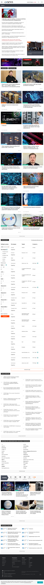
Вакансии (24, 562)
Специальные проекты (16, 560)
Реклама (23, 560)
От (1, 267)
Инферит (25, 452)
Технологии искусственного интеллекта (34, 533)
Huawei (3, 451)
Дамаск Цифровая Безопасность (30, 451)
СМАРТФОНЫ (10, 478)
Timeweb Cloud (5, 251)
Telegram (30, 565)
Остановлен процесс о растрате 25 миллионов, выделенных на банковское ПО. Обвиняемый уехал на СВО (13, 37)
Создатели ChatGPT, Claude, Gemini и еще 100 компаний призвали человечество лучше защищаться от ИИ (12, 43)
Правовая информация (8, 576)
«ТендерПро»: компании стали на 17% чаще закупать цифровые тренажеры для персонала (33, 419)
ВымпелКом (25, 449)
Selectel (3, 259)
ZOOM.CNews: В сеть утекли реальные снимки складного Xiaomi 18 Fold (11, 415)
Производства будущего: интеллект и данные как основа (35, 544)
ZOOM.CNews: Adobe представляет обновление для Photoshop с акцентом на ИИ (11, 405)
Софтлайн (25, 466)
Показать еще (22, 236)
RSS (4, 572)
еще (34, 478)
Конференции (14, 559)
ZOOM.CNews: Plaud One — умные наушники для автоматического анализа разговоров (11, 410)
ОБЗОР (29, 42)
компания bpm (26, 456)
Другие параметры (4, 313)
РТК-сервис (25, 462)
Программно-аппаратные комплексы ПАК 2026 (35, 53)
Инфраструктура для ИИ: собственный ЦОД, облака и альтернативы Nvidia (13, 540)
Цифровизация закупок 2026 (34, 536)
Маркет (13, 562)
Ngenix (3, 459)
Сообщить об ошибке (7, 575)
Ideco (3, 452)
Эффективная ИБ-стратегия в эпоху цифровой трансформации (14, 533)
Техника (13, 563)
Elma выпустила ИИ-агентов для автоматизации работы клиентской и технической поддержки (32, 408)
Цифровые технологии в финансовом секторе (12, 529)
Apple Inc (3, 446)
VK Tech (24, 447)
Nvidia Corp (4, 461)
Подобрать (5, 316)
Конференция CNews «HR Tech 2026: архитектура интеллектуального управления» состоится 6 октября (12, 40)
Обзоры (3, 563)
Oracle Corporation (5, 462)
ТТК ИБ (24, 468)
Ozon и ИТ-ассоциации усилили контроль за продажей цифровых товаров (33, 429)
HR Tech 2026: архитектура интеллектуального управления (14, 544)
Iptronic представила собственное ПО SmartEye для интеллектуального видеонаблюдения (32, 402)
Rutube (30, 563)
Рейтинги (4, 562)
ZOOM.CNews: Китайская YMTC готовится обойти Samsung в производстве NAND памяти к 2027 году (33, 386)
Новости (3, 559)
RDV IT (3, 464)
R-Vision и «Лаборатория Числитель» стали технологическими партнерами (11, 399)
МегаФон (25, 457)
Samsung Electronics (5, 468)
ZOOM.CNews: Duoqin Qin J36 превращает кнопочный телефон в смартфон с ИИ (11, 421)
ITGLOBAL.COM (5, 255)
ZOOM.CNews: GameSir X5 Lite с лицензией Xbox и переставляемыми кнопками (11, 432)
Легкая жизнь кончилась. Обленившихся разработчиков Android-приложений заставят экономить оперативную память (13, 26)
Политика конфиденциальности (9, 573)
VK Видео (30, 562)
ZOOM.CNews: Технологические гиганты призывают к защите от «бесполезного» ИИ (33, 380)
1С (2, 444)
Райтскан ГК (25, 461)
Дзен (30, 566)
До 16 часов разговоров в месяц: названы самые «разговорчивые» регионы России (11, 388)
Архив (3, 565)
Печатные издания (15, 566)
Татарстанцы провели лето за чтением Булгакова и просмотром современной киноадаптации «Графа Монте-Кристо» (33, 424)
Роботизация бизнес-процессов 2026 (14, 548)
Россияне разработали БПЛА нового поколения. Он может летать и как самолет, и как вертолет (12, 51)
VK (29, 560)
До (1, 269)
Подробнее (13, 249)
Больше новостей (22, 435)
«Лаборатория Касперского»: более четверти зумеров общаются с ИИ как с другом (33, 397)
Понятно (40, 582)
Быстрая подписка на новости (9, 570)
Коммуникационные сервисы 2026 (35, 548)
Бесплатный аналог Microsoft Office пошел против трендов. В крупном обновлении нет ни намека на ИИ (13, 55)
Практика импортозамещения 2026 (35, 540)
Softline (3, 260)
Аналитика (4, 560)
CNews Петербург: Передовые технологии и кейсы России (13, 536)
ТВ (12, 565)
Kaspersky (3, 456)
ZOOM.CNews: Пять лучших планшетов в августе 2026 (11, 394)
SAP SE (24, 444)
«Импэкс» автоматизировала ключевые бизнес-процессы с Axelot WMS (11, 377)
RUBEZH (3, 466)
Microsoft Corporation (6, 457)
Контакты (24, 563)
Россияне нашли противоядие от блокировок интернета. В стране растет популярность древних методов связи (13, 23)
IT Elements (31, 528)
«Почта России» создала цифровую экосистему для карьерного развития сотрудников (10, 383)
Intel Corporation (5, 454)
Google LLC (4, 449)
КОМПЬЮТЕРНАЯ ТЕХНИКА (15, 479)
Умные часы (29, 478)
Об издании (24, 559)
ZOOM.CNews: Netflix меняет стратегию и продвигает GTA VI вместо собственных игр (34, 391)
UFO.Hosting (25, 446)
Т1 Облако (4, 257)
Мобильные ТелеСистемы (28, 459)
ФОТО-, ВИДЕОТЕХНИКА (25, 479)
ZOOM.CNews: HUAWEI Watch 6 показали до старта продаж (12, 426)
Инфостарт (25, 454)
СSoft (24, 464)
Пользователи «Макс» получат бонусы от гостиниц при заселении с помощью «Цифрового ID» (33, 413)
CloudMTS (4, 253)
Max (29, 559)
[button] (38, 2)
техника (4, 477)
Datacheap (4, 447)
